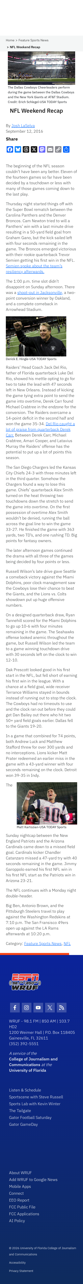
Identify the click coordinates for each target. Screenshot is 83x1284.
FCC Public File (22, 1207)
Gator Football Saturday (30, 1117)
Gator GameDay (23, 1124)
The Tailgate (20, 1110)
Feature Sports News (34, 40)
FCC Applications (24, 1213)
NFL (67, 943)
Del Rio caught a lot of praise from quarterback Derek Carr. (40, 429)
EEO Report (19, 1200)
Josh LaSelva (23, 125)
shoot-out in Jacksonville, (40, 292)
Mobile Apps (20, 1186)
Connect (16, 1193)
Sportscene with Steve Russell (36, 1097)
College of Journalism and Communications (33, 1061)
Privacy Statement (21, 1271)
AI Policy (17, 1220)
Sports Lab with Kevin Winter (34, 1103)
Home (10, 40)
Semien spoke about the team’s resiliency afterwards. (34, 268)
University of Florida (27, 1070)
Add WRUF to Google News (33, 1179)
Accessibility (17, 1262)
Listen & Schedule (25, 1090)
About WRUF (20, 1172)
